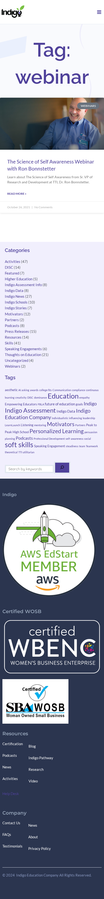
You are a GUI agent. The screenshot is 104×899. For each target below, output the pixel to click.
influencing (75, 418)
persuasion (90, 432)
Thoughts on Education (23, 355)
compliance (78, 390)
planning (10, 438)
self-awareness (74, 438)
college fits (45, 390)
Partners (12, 320)
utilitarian (28, 452)
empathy (84, 397)
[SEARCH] (62, 467)
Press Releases (17, 331)
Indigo (90, 403)
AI (19, 390)
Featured (12, 273)
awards (34, 390)
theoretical (11, 452)
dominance (40, 397)
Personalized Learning (57, 431)
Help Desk (10, 794)
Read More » (16, 193)
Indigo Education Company (47, 413)
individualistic (60, 418)
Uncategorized (16, 360)
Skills (9, 343)
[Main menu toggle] (99, 12)
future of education (60, 404)
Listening (27, 425)
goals (79, 404)
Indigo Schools (16, 302)
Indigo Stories (16, 308)
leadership (89, 418)
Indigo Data (14, 291)
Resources (13, 337)
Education (63, 396)
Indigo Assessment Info (23, 285)
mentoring (40, 425)
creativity (21, 397)
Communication (61, 390)
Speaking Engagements (23, 349)
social (87, 438)
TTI (20, 452)
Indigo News (14, 296)
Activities (12, 262)
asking (25, 390)
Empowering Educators (21, 404)
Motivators (14, 314)
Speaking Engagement (49, 446)
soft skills (19, 444)
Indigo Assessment (30, 410)
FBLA (41, 404)
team (82, 446)
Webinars (12, 366)
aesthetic (11, 390)
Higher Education (18, 279)
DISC (9, 267)
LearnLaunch (12, 425)
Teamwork (92, 446)
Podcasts (12, 326)
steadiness (72, 446)
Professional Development (49, 438)
